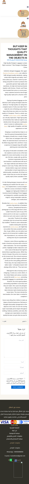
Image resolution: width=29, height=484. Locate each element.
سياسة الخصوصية (14, 433)
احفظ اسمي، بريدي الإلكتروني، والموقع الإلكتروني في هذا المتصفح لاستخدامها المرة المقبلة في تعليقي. (15, 381)
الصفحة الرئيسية (14, 428)
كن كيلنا (14, 430)
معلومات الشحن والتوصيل (14, 436)
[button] (27, 7)
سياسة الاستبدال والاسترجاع (14, 439)
